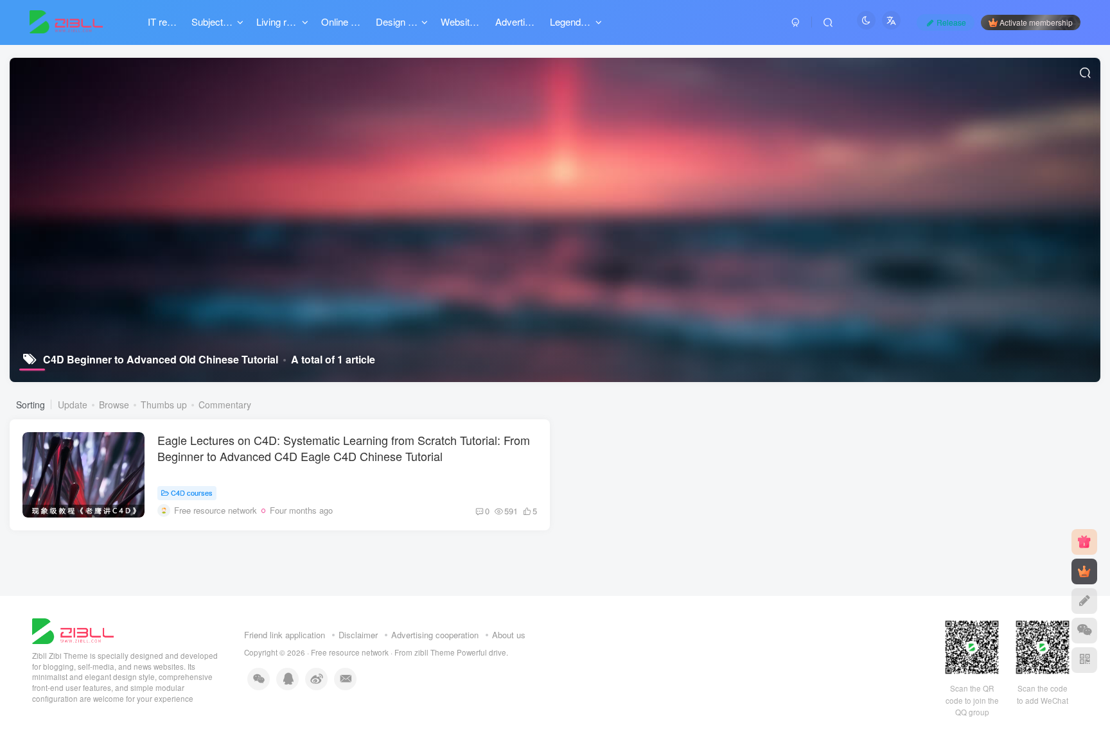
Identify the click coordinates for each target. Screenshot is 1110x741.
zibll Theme (435, 652)
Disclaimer (358, 635)
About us (508, 635)
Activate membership (1036, 22)
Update (72, 404)
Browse (114, 404)
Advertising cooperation (435, 635)
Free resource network (350, 652)
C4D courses (192, 492)
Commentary (224, 404)
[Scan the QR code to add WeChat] (1084, 630)
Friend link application (284, 635)
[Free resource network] (73, 629)
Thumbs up (164, 404)
